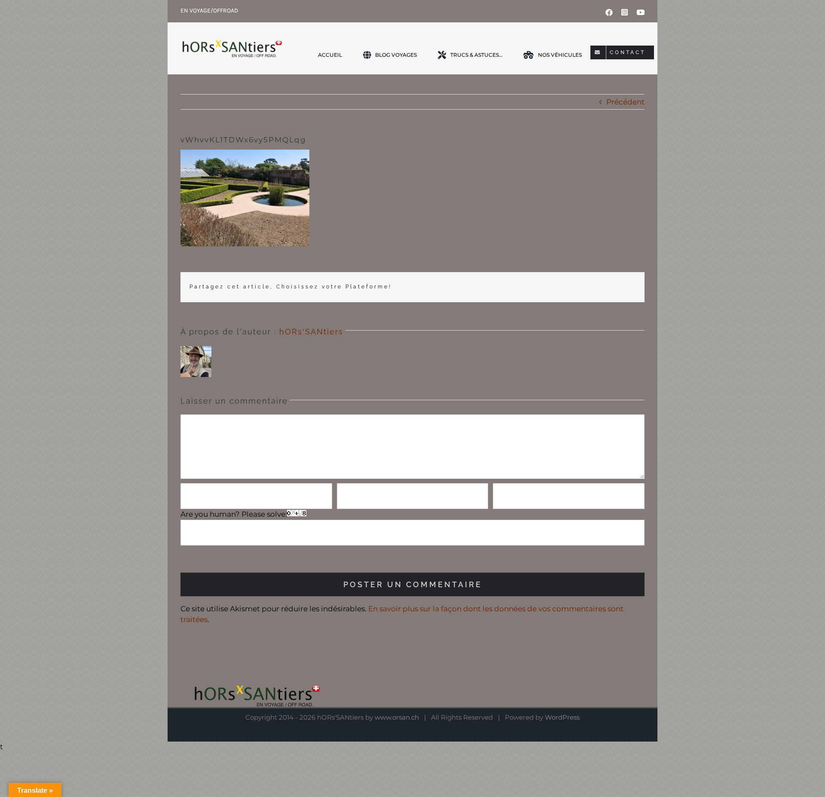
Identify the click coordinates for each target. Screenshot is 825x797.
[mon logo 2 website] (231, 48)
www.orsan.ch (397, 717)
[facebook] (609, 12)
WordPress (562, 717)
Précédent (625, 102)
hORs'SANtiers (311, 331)
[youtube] (640, 12)
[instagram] (624, 12)
